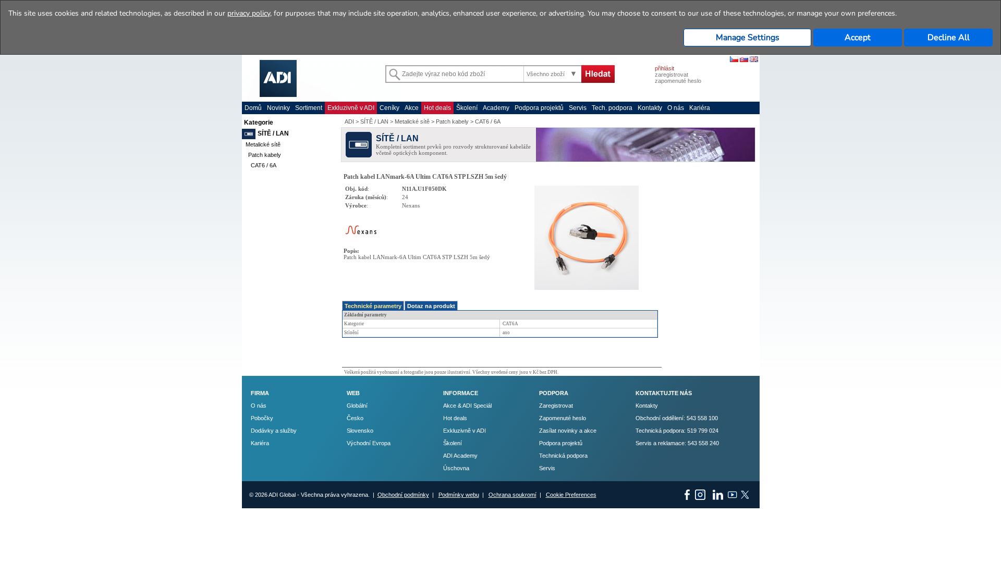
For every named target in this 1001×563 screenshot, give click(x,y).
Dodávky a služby (274, 430)
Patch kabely (264, 155)
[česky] (734, 60)
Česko (355, 418)
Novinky (278, 108)
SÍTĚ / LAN (273, 133)
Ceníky (389, 108)
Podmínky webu (458, 495)
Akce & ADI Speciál (467, 405)
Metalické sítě (263, 144)
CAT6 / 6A (263, 165)
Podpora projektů (539, 108)
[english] (754, 60)
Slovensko (360, 430)
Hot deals (437, 108)
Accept (858, 37)
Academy (496, 108)
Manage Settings (747, 37)
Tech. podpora (612, 108)
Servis (578, 108)
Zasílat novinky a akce (567, 430)
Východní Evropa (368, 443)
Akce (412, 108)
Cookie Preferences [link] (571, 495)
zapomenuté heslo (678, 81)
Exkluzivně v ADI (350, 108)
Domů (253, 108)
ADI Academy (460, 455)
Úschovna (456, 468)
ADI (349, 121)
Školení (467, 108)
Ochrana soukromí (512, 495)
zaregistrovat (671, 74)
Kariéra (699, 108)
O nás (675, 108)
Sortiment (308, 108)
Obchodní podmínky (403, 495)
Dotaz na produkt (431, 306)
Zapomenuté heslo (562, 418)
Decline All (948, 37)
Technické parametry (373, 306)
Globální (357, 405)
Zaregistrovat (556, 405)
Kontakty (650, 108)
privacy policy (248, 13)
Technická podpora (563, 455)
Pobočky (262, 418)
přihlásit (664, 68)
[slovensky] (744, 60)
